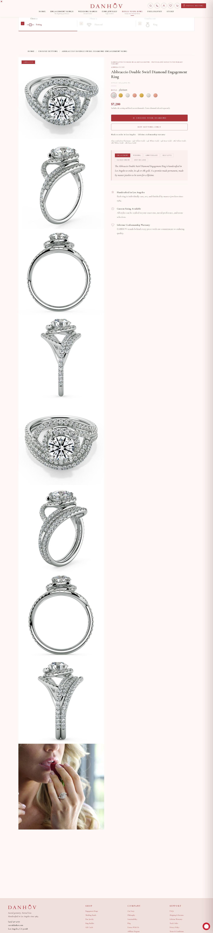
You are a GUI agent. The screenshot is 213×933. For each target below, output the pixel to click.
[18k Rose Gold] (155, 95)
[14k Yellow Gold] (120, 95)
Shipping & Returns (176, 915)
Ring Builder (89, 923)
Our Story (131, 911)
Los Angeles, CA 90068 (18, 929)
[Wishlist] (170, 5)
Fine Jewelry (89, 919)
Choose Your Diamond (151, 118)
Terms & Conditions (177, 931)
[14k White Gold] (127, 95)
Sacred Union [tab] (123, 160)
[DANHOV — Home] (106, 5)
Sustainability (132, 919)
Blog (129, 923)
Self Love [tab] (167, 155)
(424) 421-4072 (14, 921)
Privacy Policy (174, 927)
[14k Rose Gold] (134, 95)
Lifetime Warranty (176, 919)
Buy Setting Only (149, 127)
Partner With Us (133, 927)
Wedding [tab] (137, 155)
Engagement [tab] (122, 155)
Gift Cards (89, 927)
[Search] (150, 5)
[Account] (164, 5)
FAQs (172, 911)
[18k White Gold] (148, 95)
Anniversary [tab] (151, 155)
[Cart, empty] (177, 5)
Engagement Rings (91, 911)
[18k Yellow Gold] (141, 95)
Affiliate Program (134, 931)
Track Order (174, 923)
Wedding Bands (90, 915)
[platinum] (113, 95)
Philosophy (131, 915)
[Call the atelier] (157, 5)
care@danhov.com (15, 925)
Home (31, 51)
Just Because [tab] (140, 160)
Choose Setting (48, 51)
